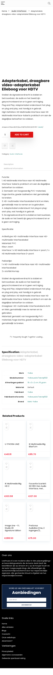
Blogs (4, 630)
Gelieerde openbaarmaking (13, 658)
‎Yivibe (30, 373)
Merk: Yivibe (33, 401)
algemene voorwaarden (12, 655)
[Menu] (3, 3)
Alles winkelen (8, 627)
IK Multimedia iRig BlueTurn (37, 445)
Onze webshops (9, 637)
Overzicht (6, 634)
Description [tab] (9, 164)
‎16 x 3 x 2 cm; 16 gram (37, 382)
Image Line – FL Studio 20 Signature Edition (13, 528)
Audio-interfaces (19, 11)
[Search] (49, 3)
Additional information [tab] (13, 168)
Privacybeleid (7, 651)
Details (40, 127)
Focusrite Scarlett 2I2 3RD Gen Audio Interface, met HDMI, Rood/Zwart (37, 487)
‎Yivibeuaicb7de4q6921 (37, 378)
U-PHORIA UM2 (12, 444)
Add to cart (22, 134)
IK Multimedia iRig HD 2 (13, 484)
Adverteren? (7, 641)
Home (4, 11)
